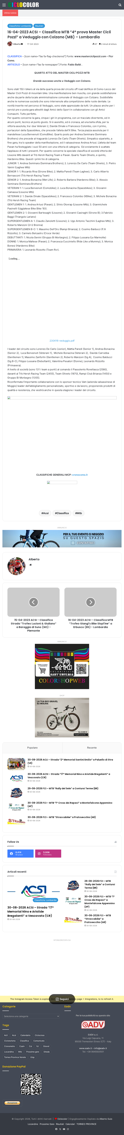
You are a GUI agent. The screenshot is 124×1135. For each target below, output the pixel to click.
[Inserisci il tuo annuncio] (62, 538)
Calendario (25, 1035)
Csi (30, 1046)
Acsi (46, 513)
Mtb (79, 513)
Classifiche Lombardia (20, 26)
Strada (47, 1052)
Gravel (46, 1046)
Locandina (9, 1052)
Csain (22, 1046)
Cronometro (9, 1046)
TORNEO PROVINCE (86, 1124)
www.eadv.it (85, 1048)
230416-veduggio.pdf (62, 340)
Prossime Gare (47, 1124)
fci (37, 1046)
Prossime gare (32, 1052)
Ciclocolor (62, 1119)
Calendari (70, 1124)
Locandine (33, 1124)
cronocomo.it (80, 474)
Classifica (63, 513)
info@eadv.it (100, 1048)
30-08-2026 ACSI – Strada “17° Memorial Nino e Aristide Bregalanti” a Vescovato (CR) (30, 911)
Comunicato (38, 1041)
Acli (6, 1035)
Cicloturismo (10, 1041)
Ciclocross (39, 1035)
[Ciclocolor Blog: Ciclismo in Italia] (23, 4)
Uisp (32, 1057)
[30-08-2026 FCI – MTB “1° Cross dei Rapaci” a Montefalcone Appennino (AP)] (16, 807)
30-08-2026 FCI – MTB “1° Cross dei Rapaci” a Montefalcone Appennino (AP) (99, 901)
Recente (92, 747)
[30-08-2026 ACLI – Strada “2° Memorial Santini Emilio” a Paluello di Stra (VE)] (16, 764)
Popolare (32, 747)
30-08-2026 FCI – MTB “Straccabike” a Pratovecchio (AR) (62, 817)
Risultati (39, 26)
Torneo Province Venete (15, 1057)
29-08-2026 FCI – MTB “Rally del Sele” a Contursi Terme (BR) (63, 788)
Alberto (16, 44)
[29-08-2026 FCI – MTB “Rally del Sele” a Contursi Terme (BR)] (16, 793)
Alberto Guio (105, 1119)
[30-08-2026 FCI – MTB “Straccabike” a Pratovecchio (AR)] (16, 822)
